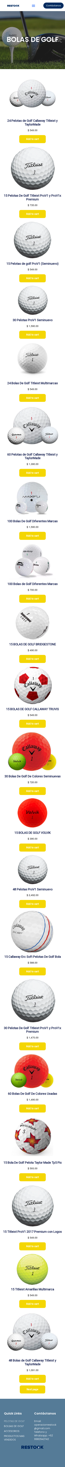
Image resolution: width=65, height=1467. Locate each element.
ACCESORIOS (11, 1431)
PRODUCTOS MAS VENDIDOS (14, 1437)
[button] (33, 5)
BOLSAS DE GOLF (14, 1426)
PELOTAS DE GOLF (14, 1421)
